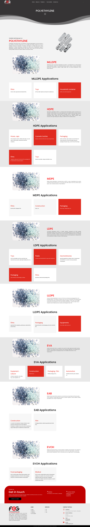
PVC (46, 512)
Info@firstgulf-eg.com (70, 493)
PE (46, 509)
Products (42, 2)
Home (33, 2)
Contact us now (15, 498)
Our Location (49, 2)
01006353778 (68, 495)
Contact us (55, 2)
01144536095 (68, 494)
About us (37, 2)
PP (46, 510)
